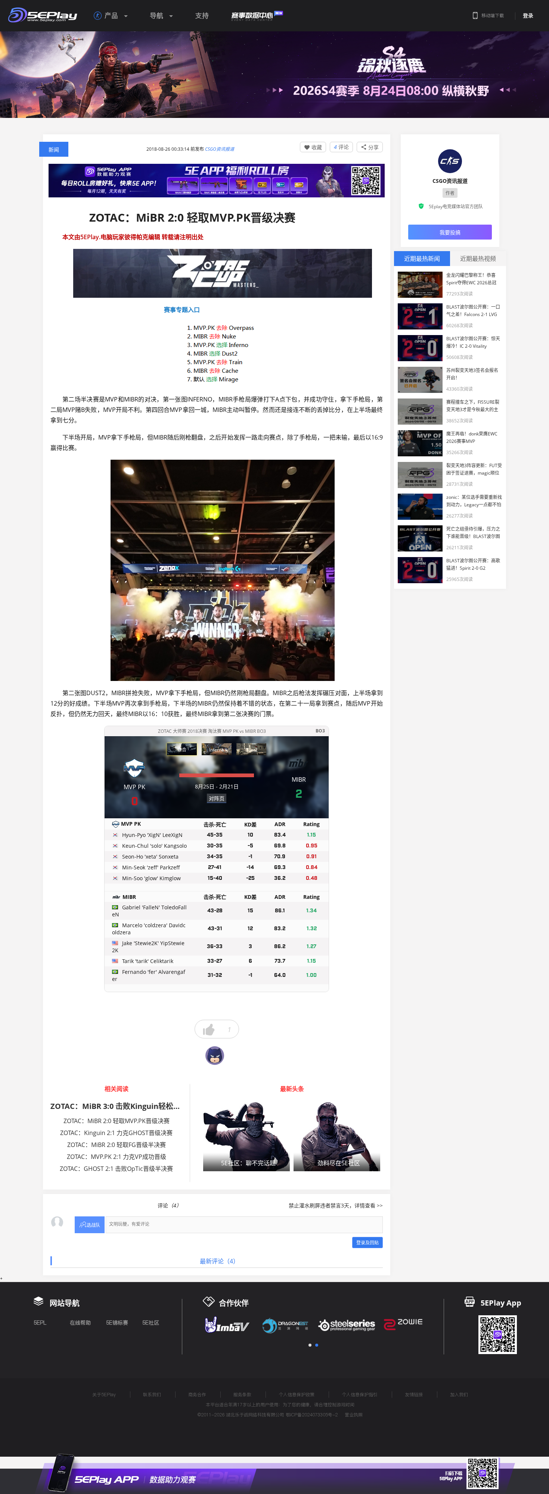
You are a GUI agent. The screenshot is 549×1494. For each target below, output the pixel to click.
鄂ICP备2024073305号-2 (312, 1415)
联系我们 (152, 1394)
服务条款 (242, 1394)
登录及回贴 (367, 1243)
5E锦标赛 (117, 1322)
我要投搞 (450, 232)
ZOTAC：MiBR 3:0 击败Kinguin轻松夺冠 (119, 1106)
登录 (528, 15)
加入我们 (459, 1394)
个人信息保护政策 (296, 1394)
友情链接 (414, 1394)
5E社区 (150, 1322)
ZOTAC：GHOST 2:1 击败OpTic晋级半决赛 (116, 1169)
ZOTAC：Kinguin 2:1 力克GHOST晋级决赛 (116, 1133)
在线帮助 (80, 1322)
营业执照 (354, 1415)
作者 (450, 193)
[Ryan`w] (214, 1055)
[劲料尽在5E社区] (337, 1136)
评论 (341, 146)
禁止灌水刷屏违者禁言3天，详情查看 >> (336, 1205)
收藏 (313, 147)
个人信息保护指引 (360, 1394)
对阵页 (216, 798)
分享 (370, 147)
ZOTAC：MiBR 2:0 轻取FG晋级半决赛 (116, 1145)
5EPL (40, 1322)
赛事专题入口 (131, 310)
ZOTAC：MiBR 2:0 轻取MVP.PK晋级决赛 (116, 1121)
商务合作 (197, 1394)
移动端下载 (492, 15)
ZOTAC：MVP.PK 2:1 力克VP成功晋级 (116, 1157)
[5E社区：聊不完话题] (246, 1136)
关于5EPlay (104, 1394)
